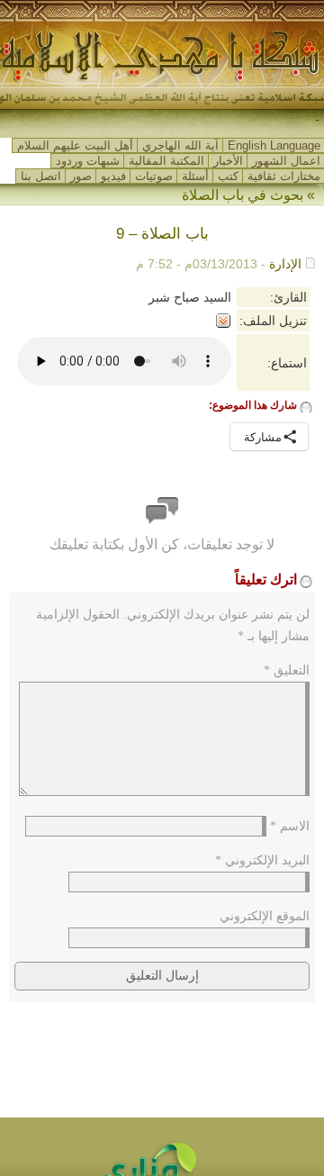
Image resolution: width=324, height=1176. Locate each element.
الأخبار (228, 160)
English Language (274, 145)
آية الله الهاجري (180, 145)
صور (81, 176)
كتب (228, 176)
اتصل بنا (41, 176)
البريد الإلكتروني (262, 860)
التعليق (287, 670)
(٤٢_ (305, 120)
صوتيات (154, 176)
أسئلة (195, 176)
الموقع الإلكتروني (265, 916)
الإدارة (285, 264)
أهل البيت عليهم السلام (75, 145)
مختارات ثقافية (284, 176)
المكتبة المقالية (166, 160)
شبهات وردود (88, 160)
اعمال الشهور (286, 160)
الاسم (290, 826)
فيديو (113, 176)
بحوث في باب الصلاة (242, 195)
